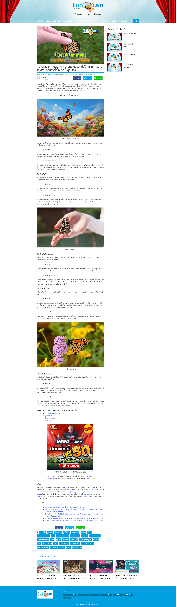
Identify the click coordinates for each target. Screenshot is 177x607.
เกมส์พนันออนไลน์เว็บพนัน (52, 413)
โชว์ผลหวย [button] (80, 21)
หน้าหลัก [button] (40, 21)
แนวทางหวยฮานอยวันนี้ (57, 547)
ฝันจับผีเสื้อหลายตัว (43, 540)
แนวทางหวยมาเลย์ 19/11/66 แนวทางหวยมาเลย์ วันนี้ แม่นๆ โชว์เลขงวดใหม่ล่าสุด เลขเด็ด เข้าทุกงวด (74, 518)
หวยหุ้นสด (125, 21)
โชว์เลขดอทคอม (77, 547)
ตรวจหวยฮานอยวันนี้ (43, 536)
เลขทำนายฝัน (46, 74)
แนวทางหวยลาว (75, 543)
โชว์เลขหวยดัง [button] (68, 21)
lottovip (67, 598)
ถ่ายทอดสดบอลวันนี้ (89, 496)
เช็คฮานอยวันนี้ (47, 543)
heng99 (44, 77)
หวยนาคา (66, 540)
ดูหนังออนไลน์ (49, 416)
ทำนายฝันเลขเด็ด (95, 536)
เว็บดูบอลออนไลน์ (50, 418)
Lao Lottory (75, 532)
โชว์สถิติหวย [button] (103, 21)
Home (38, 74)
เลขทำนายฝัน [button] (91, 21)
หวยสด (114, 21)
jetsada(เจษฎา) (80, 492)
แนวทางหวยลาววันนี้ (88, 543)
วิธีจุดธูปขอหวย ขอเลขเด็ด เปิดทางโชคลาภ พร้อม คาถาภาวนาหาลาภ (65, 507)
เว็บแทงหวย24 (64, 543)
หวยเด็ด (64, 487)
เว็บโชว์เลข (88, 88)
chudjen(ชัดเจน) (70, 492)
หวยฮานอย (74, 540)
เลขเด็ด (69, 88)
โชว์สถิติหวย (118, 595)
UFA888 (128, 595)
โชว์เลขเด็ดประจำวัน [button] (53, 21)
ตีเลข (52, 536)
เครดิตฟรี (39, 496)
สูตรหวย (58, 540)
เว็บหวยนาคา (89, 492)
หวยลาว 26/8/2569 (130, 54)
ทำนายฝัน (57, 88)
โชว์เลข (68, 547)
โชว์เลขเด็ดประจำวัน (69, 595)
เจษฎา (39, 543)
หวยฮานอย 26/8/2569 (130, 34)
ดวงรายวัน (51, 478)
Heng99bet (48, 420)
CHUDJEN (43, 532)
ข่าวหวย (83, 532)
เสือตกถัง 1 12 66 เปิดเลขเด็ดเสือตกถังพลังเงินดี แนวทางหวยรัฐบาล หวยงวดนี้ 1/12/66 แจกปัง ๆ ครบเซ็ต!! (74, 521)
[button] (77, 78)
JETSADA (67, 532)
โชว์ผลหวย (94, 595)
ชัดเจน (90, 532)
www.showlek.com (87, 476)
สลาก (52, 540)
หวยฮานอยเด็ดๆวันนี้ (85, 540)
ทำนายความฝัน (75, 536)
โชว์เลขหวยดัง (83, 595)
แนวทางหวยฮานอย (42, 547)
